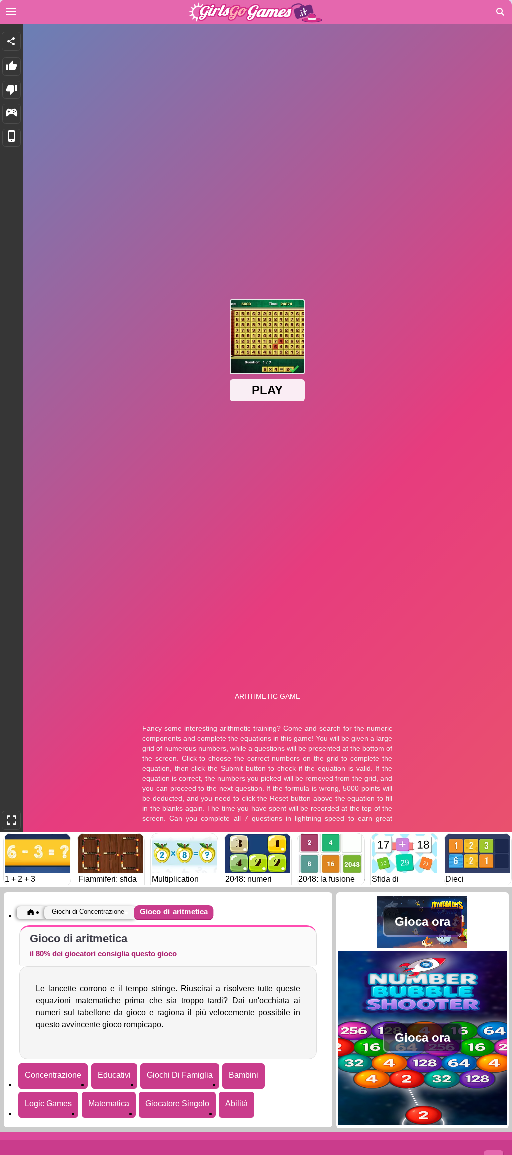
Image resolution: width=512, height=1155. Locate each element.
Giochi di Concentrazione (88, 911)
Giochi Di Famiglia (180, 1075)
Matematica (109, 1104)
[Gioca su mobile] (11, 138)
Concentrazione (53, 1075)
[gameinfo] (11, 114)
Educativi (114, 1075)
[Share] (11, 41)
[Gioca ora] (422, 945)
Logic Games (48, 1104)
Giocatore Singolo (178, 1104)
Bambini (243, 1075)
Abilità (237, 1104)
